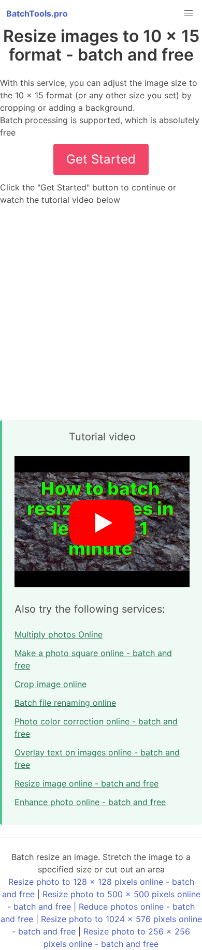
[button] (188, 13)
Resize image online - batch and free (86, 783)
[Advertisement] (101, 313)
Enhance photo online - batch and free (90, 802)
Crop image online (50, 684)
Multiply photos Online (59, 634)
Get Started (101, 159)
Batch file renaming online (65, 702)
